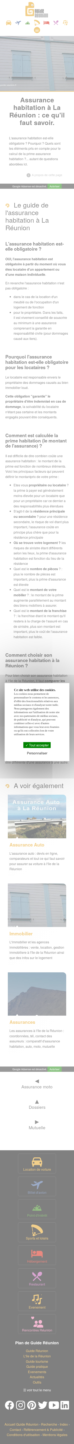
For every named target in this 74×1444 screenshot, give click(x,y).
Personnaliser (37, 753)
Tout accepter (38, 745)
